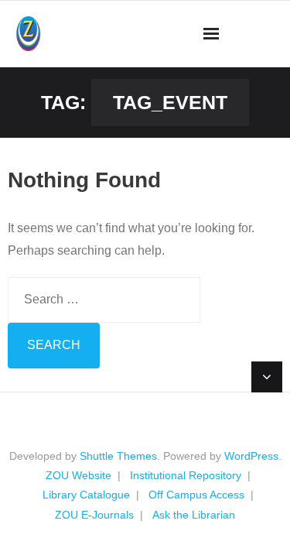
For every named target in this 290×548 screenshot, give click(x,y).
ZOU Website (78, 475)
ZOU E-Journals (94, 515)
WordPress (251, 456)
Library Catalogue (86, 494)
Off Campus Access (196, 494)
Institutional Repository (185, 475)
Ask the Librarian (193, 515)
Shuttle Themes (118, 456)
